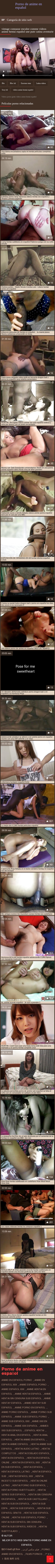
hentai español (33, 1467)
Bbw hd (13, 83)
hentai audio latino (27, 1449)
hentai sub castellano (32, 1499)
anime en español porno (17, 1380)
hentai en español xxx (26, 1462)
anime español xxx (13, 1389)
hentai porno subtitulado (18, 1490)
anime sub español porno (31, 1417)
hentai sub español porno (29, 1517)
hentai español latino (16, 1471)
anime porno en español (30, 1407)
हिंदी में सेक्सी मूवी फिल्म (11, 1549)
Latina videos (41, 83)
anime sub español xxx (15, 1421)
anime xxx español (26, 1426)
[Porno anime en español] (50, 1559)
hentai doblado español (34, 1453)
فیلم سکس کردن (31, 1549)
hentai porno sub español (29, 1485)
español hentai (34, 1430)
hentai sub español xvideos (19, 1526)
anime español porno (33, 1384)
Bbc (3, 83)
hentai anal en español (16, 1435)
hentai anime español (15, 1444)
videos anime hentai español (23, 90)
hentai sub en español (16, 1503)
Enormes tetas (26, 83)
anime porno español (15, 1412)
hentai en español (13, 1458)
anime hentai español (28, 1394)
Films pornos (34, 1554)
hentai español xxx (21, 1476)
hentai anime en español (30, 1439)
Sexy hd (5, 90)
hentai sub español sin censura (22, 1522)
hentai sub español (22, 1508)
